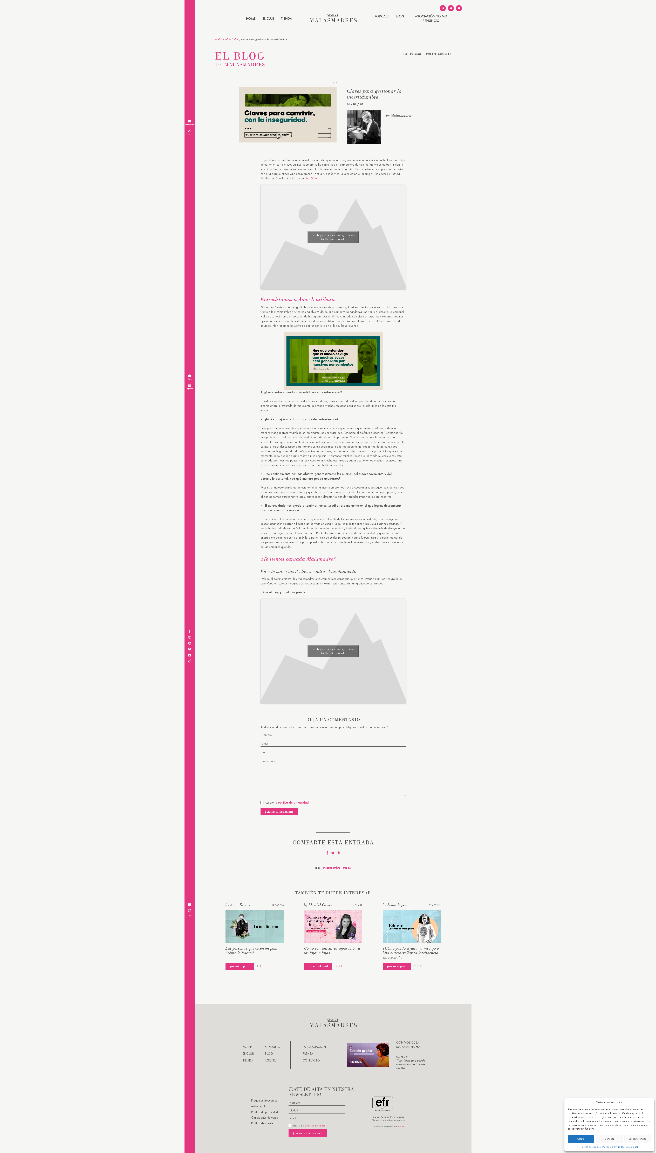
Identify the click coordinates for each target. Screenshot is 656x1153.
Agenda (271, 1060)
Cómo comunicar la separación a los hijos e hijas (332, 950)
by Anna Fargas (238, 904)
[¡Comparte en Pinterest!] (339, 853)
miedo (347, 867)
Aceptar (581, 1138)
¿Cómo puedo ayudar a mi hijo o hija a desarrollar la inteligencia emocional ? (411, 953)
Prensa (308, 1054)
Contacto (311, 1060)
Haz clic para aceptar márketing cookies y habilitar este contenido (333, 237)
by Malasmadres (399, 115)
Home (251, 18)
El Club (268, 18)
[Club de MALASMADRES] (333, 21)
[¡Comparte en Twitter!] (332, 853)
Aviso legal (632, 1146)
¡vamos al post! (239, 966)
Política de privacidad (613, 1146)
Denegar (609, 1138)
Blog (400, 16)
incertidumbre (331, 867)
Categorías (412, 54)
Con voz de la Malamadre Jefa (408, 1045)
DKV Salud (311, 178)
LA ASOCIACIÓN (314, 1046)
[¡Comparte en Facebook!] (327, 853)
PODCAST (381, 16)
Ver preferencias (637, 1138)
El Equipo (272, 1046)
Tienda (286, 18)
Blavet (401, 1126)
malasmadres (223, 39)
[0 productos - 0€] (459, 8)
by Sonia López (394, 904)
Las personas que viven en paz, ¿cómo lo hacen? (251, 950)
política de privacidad (314, 1125)
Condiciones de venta (264, 1117)
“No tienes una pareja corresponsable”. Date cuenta (411, 1064)
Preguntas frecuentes (264, 1100)
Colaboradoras (438, 54)
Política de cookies (591, 1146)
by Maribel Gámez (318, 904)
